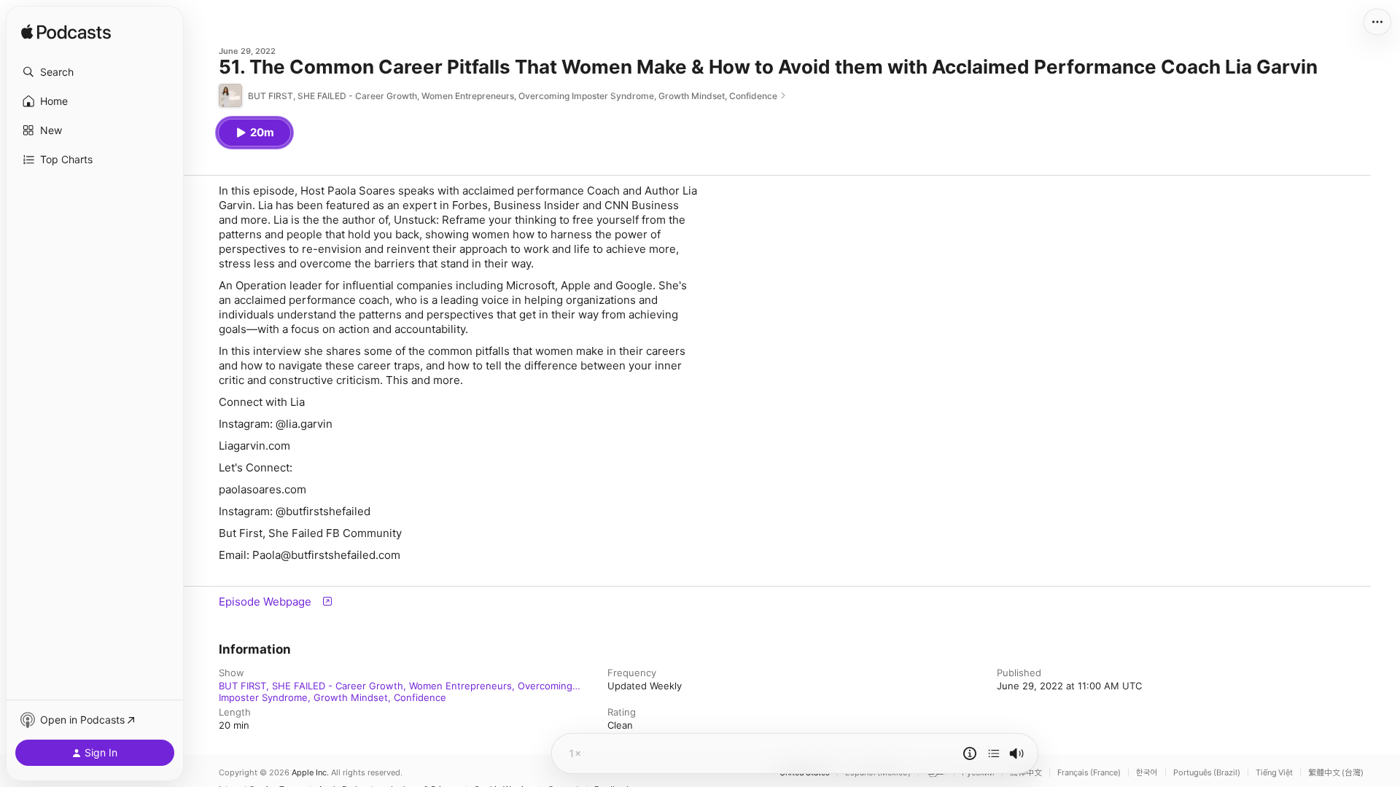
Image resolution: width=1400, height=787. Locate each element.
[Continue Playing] (994, 753)
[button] (95, 72)
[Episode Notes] (970, 753)
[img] (66, 33)
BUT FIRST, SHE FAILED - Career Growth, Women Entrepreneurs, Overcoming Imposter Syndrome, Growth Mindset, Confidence (395, 686)
